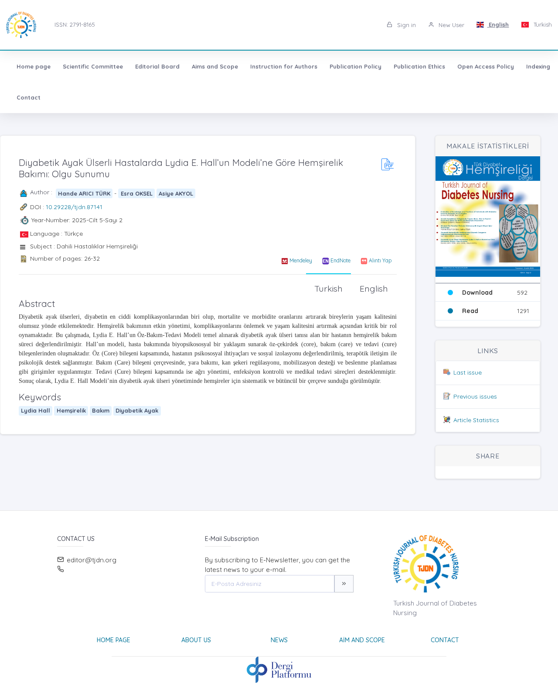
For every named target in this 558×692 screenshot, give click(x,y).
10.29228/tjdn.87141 (74, 207)
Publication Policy (355, 66)
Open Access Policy (485, 66)
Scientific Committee (93, 66)
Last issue (467, 372)
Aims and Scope (215, 66)
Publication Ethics (419, 66)
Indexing (538, 66)
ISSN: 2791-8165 (74, 24)
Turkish (542, 24)
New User (450, 24)
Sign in (405, 24)
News (279, 640)
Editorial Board (157, 66)
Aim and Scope (362, 640)
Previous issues (475, 396)
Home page (34, 66)
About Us (196, 640)
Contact (29, 97)
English (498, 24)
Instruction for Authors (283, 66)
